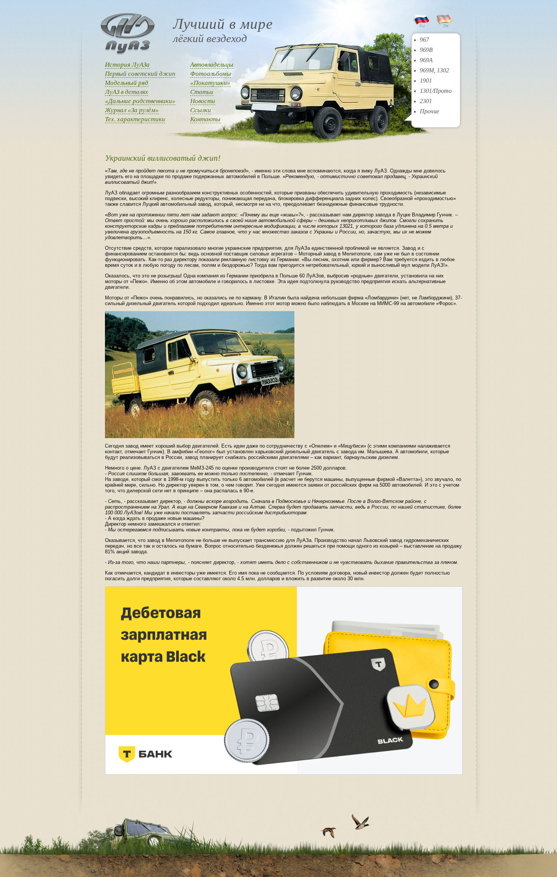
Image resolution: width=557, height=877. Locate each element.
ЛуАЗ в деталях (126, 92)
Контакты (205, 119)
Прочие (429, 111)
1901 (426, 80)
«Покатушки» (210, 82)
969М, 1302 (434, 70)
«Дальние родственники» (140, 101)
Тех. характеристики (135, 119)
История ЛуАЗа (127, 64)
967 (424, 39)
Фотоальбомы (210, 73)
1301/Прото (436, 91)
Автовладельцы (211, 64)
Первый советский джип (140, 73)
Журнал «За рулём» (132, 110)
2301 (426, 101)
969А (426, 60)
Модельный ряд (126, 82)
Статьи (201, 92)
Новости (202, 101)
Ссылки (200, 110)
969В (426, 50)
